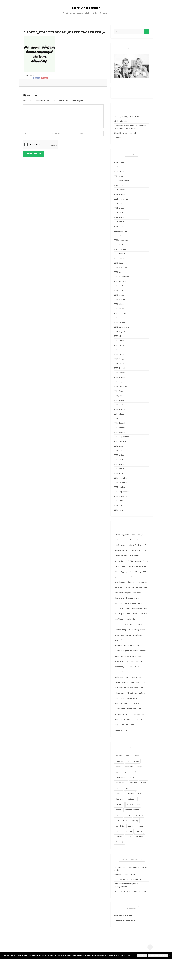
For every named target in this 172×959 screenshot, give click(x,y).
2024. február (119, 162)
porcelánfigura (120, 667)
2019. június (118, 290)
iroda (134, 603)
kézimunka (143, 614)
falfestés (129, 561)
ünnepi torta (120, 719)
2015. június (118, 505)
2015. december (120, 478)
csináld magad (120, 545)
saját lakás (135, 682)
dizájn (125, 772)
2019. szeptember (121, 277)
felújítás (137, 566)
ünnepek (119, 842)
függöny (123, 572)
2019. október (119, 272)
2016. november (120, 428)
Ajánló (134, 535)
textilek (137, 703)
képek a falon (131, 614)
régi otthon (119, 677)
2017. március (119, 409)
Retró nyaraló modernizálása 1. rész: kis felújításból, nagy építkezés (130, 127)
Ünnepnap (130, 719)
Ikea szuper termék (123, 603)
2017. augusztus (120, 386)
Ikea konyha (120, 598)
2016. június (118, 450)
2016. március (119, 464)
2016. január (119, 473)
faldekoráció (119, 561)
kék (145, 608)
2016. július (118, 446)
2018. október (119, 322)
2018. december (120, 313)
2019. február (119, 304)
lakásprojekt (119, 635)
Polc (132, 661)
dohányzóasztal (121, 550)
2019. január (119, 309)
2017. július (118, 391)
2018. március (119, 354)
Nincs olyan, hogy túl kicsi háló (126, 117)
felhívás (130, 566)
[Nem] (169, 955)
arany (140, 535)
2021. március (119, 217)
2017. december (120, 368)
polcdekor (140, 661)
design (140, 545)
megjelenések (120, 645)
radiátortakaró (133, 667)
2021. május (119, 208)
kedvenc (119, 804)
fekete (145, 561)
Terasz (140, 826)
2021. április (118, 213)
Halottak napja (142, 582)
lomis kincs (137, 635)
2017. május (119, 400)
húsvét (139, 587)
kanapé (118, 608)
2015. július (118, 501)
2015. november (120, 482)
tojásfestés (131, 709)
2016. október (119, 432)
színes (117, 693)
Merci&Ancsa (133, 645)
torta (140, 709)
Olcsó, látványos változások (125, 133)
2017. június (118, 396)
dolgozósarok (134, 550)
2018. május (119, 345)
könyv (124, 630)
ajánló (128, 756)
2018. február (119, 359)
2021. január (119, 226)
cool (145, 756)
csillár (144, 540)
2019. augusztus (120, 281)
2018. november (120, 318)
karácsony (126, 608)
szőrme (142, 693)
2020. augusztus (121, 240)
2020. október (120, 235)
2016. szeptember (121, 437)
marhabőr (119, 640)
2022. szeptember (121, 181)
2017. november (120, 373)
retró (128, 677)
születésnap (119, 698)
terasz (117, 703)
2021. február (119, 222)
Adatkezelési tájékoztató (124, 916)
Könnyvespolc (139, 624)
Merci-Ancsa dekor (86, 7)
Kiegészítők (130, 619)
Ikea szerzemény (133, 598)
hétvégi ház (130, 587)
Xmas (129, 837)
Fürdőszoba (133, 572)
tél (141, 698)
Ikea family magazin (123, 593)
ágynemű (126, 535)
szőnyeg (133, 693)
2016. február (119, 469)
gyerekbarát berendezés (136, 577)
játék (140, 603)
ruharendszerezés (122, 682)
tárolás (129, 698)
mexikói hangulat (122, 651)
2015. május (118, 510)
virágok (118, 725)
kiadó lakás (119, 619)
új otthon (126, 714)
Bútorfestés (135, 540)
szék (141, 688)
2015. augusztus (120, 496)
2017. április (118, 405)
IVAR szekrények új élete (136, 891)
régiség (135, 821)
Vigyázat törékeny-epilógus (131, 879)
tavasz (135, 698)
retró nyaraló (136, 677)
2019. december (120, 263)
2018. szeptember (121, 327)
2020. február (119, 254)
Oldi (117, 821)
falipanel (138, 561)
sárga (143, 682)
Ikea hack (137, 593)
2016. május (119, 455)
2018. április (118, 350)
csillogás (119, 761)
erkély (117, 556)
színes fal (125, 693)
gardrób (143, 572)
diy (117, 772)
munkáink (134, 651)
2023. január (119, 176)
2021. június (118, 203)
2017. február (119, 414)
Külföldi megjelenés (137, 630)
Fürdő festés (119, 138)
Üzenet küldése (33, 154)
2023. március (119, 171)
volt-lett (119, 837)
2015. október (119, 487)
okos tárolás (119, 661)
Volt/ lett (125, 725)
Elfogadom (142, 955)
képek (121, 614)
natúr (117, 656)
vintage (140, 719)
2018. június (119, 341)
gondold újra (120, 577)
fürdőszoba (130, 788)
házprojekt (119, 587)
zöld (132, 725)
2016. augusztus (120, 441)
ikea (140, 794)
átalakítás (125, 540)
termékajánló (126, 703)
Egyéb (144, 550)
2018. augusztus (120, 332)
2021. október (119, 194)
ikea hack (119, 799)
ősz (127, 661)
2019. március (119, 300)
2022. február (119, 185)
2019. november (120, 267)
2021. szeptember (121, 199)
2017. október (119, 377)
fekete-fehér (120, 566)
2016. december (120, 423)
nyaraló (138, 656)
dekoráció (132, 545)
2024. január (119, 167)
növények (125, 656)
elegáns (135, 772)
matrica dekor (130, 640)
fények (118, 788)
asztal (117, 540)
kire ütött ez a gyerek (123, 624)
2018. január (119, 364)
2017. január (119, 418)
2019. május (119, 295)
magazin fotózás (132, 810)
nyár (132, 656)
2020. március (120, 249)
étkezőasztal (134, 556)
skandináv (119, 688)
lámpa (128, 635)
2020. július (118, 245)
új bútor (118, 714)
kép (116, 614)
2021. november (120, 190)
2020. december (121, 231)
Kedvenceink (137, 608)
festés (144, 566)
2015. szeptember (121, 492)
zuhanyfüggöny (121, 730)
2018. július (118, 336)
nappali (143, 651)
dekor (118, 767)
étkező (124, 556)
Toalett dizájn (120, 709)
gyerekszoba (120, 582)
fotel (116, 572)
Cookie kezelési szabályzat (125, 920)
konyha (118, 630)
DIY (146, 545)
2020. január (119, 258)
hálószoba (131, 582)
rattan (137, 672)
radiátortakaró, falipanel (124, 672)
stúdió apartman (131, 688)
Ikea (145, 587)
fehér (132, 777)
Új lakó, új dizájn (120, 121)
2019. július (118, 286)
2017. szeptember (121, 382)
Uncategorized (138, 714)
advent (117, 535)
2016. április (118, 460)
